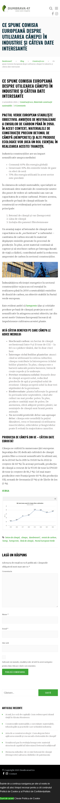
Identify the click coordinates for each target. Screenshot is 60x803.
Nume (5, 614)
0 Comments (20, 105)
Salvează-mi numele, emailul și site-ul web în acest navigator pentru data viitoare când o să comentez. (27, 664)
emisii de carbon (49, 537)
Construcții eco (26, 102)
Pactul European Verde (45, 541)
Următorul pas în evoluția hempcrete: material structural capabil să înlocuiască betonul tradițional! (30, 744)
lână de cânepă (26, 541)
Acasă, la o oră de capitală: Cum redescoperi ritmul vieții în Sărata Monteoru (29, 716)
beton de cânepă (12, 537)
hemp (5, 541)
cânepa (24, 537)
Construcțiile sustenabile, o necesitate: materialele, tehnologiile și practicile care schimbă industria (29, 725)
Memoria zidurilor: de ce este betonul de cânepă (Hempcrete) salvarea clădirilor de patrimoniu (28, 753)
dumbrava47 (34, 537)
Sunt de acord (7, 798)
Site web (5, 643)
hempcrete (31, 305)
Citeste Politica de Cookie (27, 798)
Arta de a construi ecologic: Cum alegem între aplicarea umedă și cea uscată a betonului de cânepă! (30, 734)
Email (5, 629)
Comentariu (7, 571)
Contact (13, 774)
